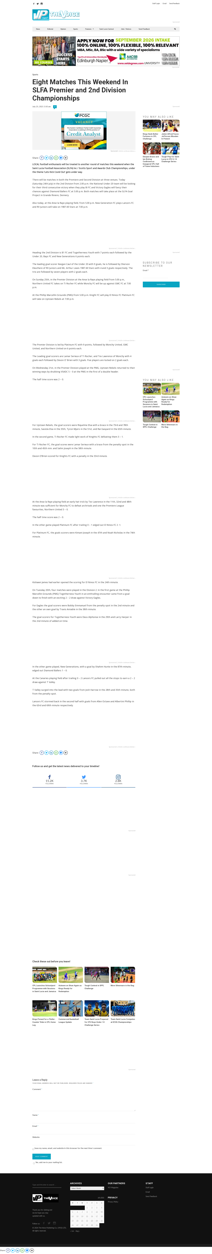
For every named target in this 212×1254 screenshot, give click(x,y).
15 (87, 1216)
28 (82, 1225)
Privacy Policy (113, 1202)
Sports (75, 29)
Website (36, 1137)
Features (88, 29)
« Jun (72, 1231)
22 (87, 1221)
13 (77, 1216)
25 (102, 1221)
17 (97, 1216)
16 (92, 1216)
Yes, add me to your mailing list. (48, 1162)
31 (97, 1225)
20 (77, 1221)
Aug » (78, 1231)
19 (73, 1221)
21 (82, 1221)
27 (77, 1225)
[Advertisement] (136, 14)
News (38, 29)
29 (87, 1225)
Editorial (50, 29)
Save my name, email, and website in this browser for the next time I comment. (68, 1148)
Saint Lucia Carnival (106, 29)
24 (97, 1221)
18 (102, 1216)
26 (73, 1225)
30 (92, 1225)
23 (92, 1221)
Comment (37, 1089)
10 (97, 1212)
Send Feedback (174, 3)
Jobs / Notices (126, 29)
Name (35, 1115)
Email (164, 3)
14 (82, 1216)
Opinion (63, 29)
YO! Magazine (113, 1188)
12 (73, 1216)
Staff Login (156, 3)
